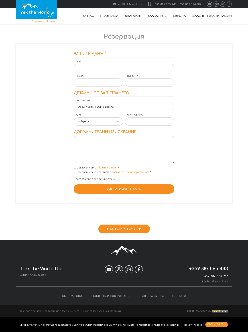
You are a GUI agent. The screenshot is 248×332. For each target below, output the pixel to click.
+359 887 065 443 (208, 268)
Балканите (157, 15)
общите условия (107, 167)
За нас (88, 15)
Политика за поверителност (112, 296)
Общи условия (72, 296)
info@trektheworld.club (130, 4)
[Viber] (216, 4)
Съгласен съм (216, 324)
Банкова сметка (152, 296)
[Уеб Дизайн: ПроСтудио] (219, 311)
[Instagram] (222, 4)
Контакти (179, 296)
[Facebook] (229, 4)
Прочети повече (192, 324)
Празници (109, 15)
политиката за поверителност (131, 172)
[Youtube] (209, 4)
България (133, 15)
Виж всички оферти (124, 228)
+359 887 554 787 (215, 276)
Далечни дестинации (212, 15)
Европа (179, 15)
